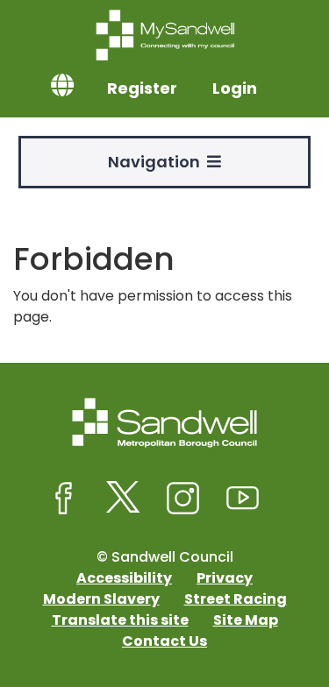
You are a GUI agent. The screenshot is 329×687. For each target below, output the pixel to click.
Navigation (157, 162)
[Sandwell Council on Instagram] (183, 498)
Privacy (225, 578)
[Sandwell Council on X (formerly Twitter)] (123, 498)
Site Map (245, 620)
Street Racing (235, 599)
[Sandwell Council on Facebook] (64, 498)
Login (234, 88)
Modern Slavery (101, 599)
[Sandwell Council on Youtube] (243, 498)
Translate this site (120, 620)
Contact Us (164, 641)
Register (142, 88)
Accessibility (124, 578)
